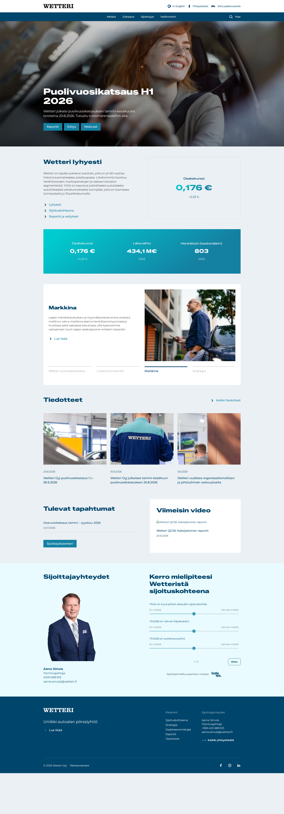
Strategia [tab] (199, 371)
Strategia (171, 724)
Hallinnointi (168, 16)
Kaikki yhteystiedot (221, 740)
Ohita (234, 661)
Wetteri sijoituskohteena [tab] (67, 371)
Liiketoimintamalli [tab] (110, 371)
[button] (74, 449)
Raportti (53, 127)
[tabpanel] (142, 325)
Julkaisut (128, 16)
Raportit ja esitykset (63, 216)
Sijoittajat (147, 16)
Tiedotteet (172, 738)
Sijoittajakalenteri (60, 543)
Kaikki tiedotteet (228, 400)
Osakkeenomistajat (178, 729)
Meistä (111, 16)
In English (178, 6)
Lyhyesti (55, 204)
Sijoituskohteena (61, 210)
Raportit (171, 734)
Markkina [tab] (151, 371)
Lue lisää (60, 339)
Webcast (90, 127)
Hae (238, 16)
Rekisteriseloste (79, 765)
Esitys (71, 127)
